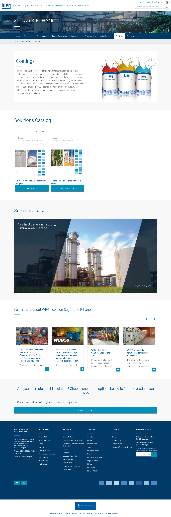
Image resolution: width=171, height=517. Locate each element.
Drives (65, 449)
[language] (167, 2)
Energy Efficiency (93, 450)
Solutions (45, 6)
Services (130, 36)
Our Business (43, 461)
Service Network (117, 444)
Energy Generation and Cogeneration (66, 36)
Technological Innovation (47, 454)
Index (18, 36)
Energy (89, 454)
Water (89, 447)
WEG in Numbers (44, 440)
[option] (32, 160)
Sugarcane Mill (43, 36)
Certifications (43, 464)
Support (82, 6)
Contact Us (83, 410)
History (41, 444)
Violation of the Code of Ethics (122, 447)
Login (161, 2)
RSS (92, 513)
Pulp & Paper (91, 467)
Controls (66, 453)
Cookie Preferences (88, 506)
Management (43, 447)
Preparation (28, 36)
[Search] (166, 7)
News (141, 2)
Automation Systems (103, 36)
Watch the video (143, 286)
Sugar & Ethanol (92, 461)
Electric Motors (68, 437)
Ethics (70, 6)
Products (31, 6)
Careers (148, 2)
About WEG (17, 6)
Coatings (119, 36)
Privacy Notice (56, 513)
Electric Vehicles (92, 471)
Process (88, 36)
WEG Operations (44, 450)
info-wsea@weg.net (25, 457)
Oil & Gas (90, 437)
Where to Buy (116, 440)
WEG (5, 5)
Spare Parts (67, 470)
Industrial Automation (70, 456)
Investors (60, 6)
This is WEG (43, 437)
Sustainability (43, 457)
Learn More (30, 188)
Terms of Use (84, 513)
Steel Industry (92, 444)
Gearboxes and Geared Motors (73, 440)
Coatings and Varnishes (71, 466)
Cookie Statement (70, 513)
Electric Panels (68, 459)
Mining (89, 464)
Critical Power (67, 463)
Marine (89, 440)
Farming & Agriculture (94, 457)
